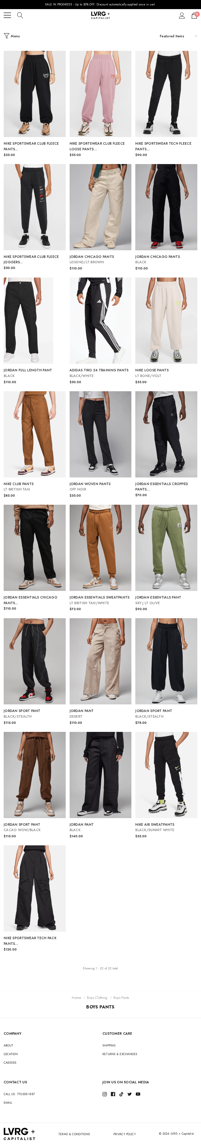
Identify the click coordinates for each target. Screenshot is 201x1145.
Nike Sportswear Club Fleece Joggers (32, 259)
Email (8, 1103)
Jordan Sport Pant (22, 713)
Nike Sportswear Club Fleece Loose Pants (97, 146)
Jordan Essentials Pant (158, 600)
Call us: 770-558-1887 (19, 1094)
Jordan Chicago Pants (92, 259)
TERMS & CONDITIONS (74, 1134)
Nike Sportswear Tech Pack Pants (30, 941)
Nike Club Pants (19, 486)
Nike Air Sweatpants (154, 827)
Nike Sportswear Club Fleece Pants (31, 146)
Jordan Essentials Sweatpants (100, 600)
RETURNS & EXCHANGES (120, 1054)
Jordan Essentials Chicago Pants (30, 600)
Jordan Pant (82, 713)
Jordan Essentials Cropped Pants (161, 486)
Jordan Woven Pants (90, 486)
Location (11, 1054)
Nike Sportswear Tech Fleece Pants (163, 146)
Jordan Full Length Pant (28, 373)
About (8, 1045)
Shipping (109, 1045)
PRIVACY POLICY (124, 1134)
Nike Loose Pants (151, 373)
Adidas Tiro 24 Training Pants (99, 373)
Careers (10, 1063)
